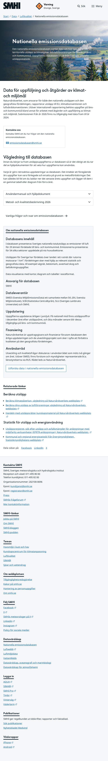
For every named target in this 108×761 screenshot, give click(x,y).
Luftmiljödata (10, 653)
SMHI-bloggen (11, 527)
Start (6, 16)
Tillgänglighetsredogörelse (17, 579)
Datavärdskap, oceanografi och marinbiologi (27, 662)
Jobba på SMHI (11, 518)
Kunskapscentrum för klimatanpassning (24, 551)
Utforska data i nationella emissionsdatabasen (36, 368)
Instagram (24, 625)
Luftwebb (23, 649)
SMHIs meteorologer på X (32, 616)
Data (14, 16)
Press (6, 495)
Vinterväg (23, 699)
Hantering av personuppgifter (19, 588)
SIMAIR (7, 560)
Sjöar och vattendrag (14, 564)
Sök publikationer (12, 723)
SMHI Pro (23, 690)
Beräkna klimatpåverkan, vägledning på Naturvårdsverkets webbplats (44, 400)
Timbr (21, 695)
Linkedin (22, 621)
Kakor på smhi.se (12, 584)
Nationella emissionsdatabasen (20, 644)
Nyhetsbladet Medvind (15, 727)
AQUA (21, 681)
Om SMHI (8, 523)
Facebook (26, 447)
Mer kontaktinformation (16, 504)
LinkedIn (39, 447)
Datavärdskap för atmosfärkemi (20, 667)
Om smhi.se (9, 593)
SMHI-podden (10, 532)
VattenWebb (10, 658)
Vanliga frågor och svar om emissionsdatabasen (34, 215)
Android (22, 746)
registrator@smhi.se (21, 490)
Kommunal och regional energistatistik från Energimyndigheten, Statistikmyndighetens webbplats (40, 438)
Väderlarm (24, 704)
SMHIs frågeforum (28, 499)
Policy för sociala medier (16, 630)
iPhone (22, 742)
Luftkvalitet (26, 16)
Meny (99, 6)
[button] (81, 6)
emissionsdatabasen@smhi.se (26, 142)
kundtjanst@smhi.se (21, 486)
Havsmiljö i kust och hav (16, 546)
